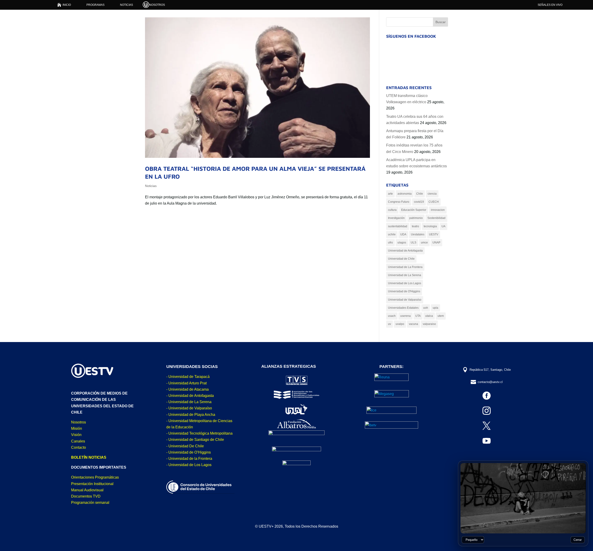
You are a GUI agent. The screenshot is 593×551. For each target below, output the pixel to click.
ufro (390, 242)
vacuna (413, 324)
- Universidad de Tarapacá (188, 377)
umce (424, 242)
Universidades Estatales (403, 307)
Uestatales (417, 234)
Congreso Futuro (398, 201)
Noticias (151, 186)
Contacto (78, 447)
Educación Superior (413, 210)
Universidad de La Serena (404, 275)
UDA (403, 234)
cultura (392, 210)
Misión (76, 428)
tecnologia (430, 226)
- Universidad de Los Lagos (188, 465)
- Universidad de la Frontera (189, 459)
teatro (415, 226)
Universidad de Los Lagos (404, 283)
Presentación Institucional (92, 484)
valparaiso (429, 324)
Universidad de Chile (401, 258)
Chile (419, 193)
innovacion (438, 210)
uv (389, 324)
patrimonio (416, 218)
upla (435, 307)
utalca (429, 316)
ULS (413, 242)
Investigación (396, 218)
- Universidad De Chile (185, 446)
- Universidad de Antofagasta (190, 396)
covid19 (419, 201)
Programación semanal (90, 502)
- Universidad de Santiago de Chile (195, 440)
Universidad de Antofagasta (405, 250)
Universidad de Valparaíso (404, 299)
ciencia (432, 193)
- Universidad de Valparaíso (189, 408)
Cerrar (578, 540)
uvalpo (400, 324)
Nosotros (78, 422)
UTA (418, 316)
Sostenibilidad (436, 218)
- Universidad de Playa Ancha (190, 415)
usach (392, 316)
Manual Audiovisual (87, 490)
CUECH (434, 201)
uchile (392, 234)
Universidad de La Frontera (405, 267)
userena (405, 316)
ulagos (401, 242)
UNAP (436, 242)
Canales (78, 441)
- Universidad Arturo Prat (186, 383)
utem (441, 316)
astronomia (404, 193)
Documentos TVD (86, 496)
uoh (425, 307)
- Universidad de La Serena (188, 402)
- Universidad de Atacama (187, 389)
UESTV (433, 234)
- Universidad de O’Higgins (188, 452)
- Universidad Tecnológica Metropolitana (199, 433)
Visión (76, 435)
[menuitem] (64, 4)
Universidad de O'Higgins (404, 291)
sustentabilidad (397, 226)
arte (390, 193)
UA (443, 226)
